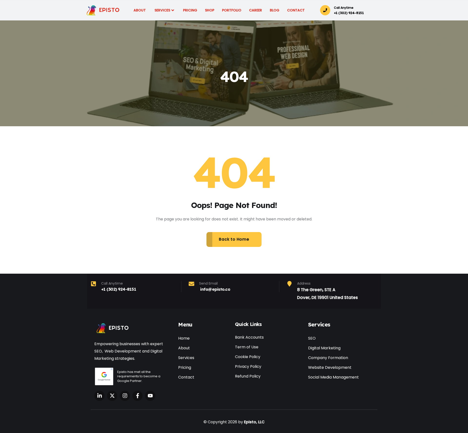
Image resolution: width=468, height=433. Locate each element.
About (184, 348)
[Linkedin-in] (99, 396)
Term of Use (246, 347)
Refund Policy (248, 376)
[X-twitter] (112, 396)
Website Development (329, 367)
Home (184, 338)
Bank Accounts (249, 337)
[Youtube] (150, 396)
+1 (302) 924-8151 (349, 13)
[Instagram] (125, 396)
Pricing (184, 367)
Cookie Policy (247, 357)
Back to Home (234, 239)
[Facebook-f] (137, 396)
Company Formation (328, 358)
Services (186, 358)
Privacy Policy (248, 366)
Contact (186, 377)
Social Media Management (333, 377)
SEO (312, 338)
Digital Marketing (324, 348)
